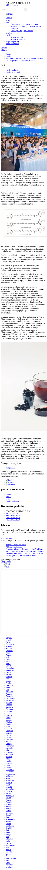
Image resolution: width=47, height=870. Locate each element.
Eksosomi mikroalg (13, 549)
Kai (7, 567)
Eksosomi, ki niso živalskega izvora (24, 24)
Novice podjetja (17, 37)
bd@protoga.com (12, 5)
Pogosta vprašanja (13, 41)
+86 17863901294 (13, 515)
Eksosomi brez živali (14, 553)
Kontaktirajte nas (12, 44)
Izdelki (8, 22)
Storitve (9, 33)
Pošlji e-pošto (6, 562)
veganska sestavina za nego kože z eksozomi (28, 551)
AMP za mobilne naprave (15, 547)
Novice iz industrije (18, 39)
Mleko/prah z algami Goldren (22, 31)
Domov (9, 18)
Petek (8, 564)
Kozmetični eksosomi (28, 555)
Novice (8, 35)
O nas (8, 20)
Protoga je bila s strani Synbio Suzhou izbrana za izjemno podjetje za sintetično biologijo (24, 59)
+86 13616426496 (13, 518)
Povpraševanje (6, 538)
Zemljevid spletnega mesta (16, 545)
